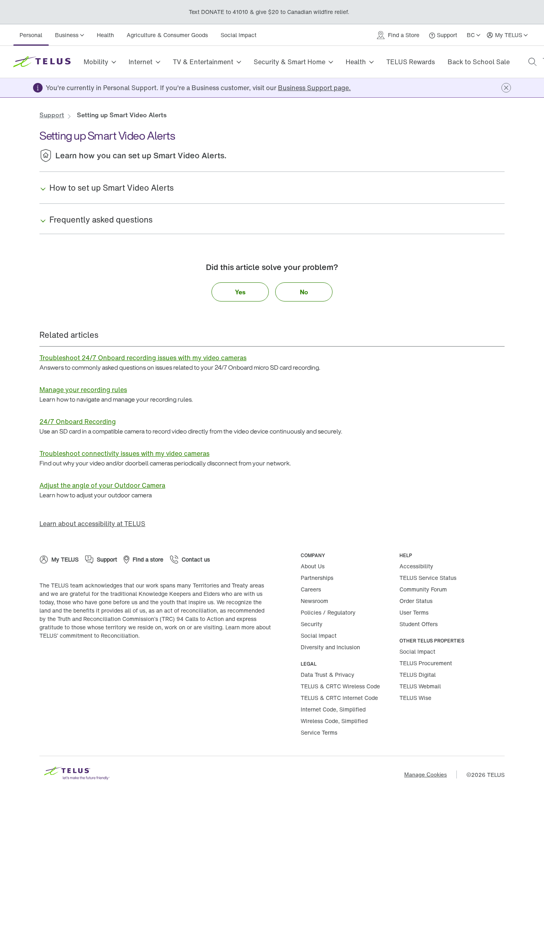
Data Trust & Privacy (327, 674)
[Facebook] (51, 661)
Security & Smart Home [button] (289, 62)
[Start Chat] (526, 920)
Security (312, 624)
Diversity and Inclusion (330, 647)
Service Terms (319, 732)
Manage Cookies (425, 774)
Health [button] (356, 62)
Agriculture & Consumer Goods (167, 35)
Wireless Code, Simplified (334, 721)
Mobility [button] (96, 62)
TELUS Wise (415, 698)
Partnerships (317, 577)
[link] (314, 87)
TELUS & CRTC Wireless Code (340, 686)
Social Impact (238, 35)
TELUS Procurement (425, 663)
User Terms (414, 612)
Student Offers (418, 624)
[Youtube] (147, 661)
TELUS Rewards (410, 62)
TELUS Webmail (420, 686)
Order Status (415, 601)
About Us (313, 566)
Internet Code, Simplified (333, 709)
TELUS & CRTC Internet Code (339, 698)
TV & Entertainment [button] (203, 62)
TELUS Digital (417, 674)
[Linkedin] (123, 661)
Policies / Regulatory (328, 612)
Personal (31, 35)
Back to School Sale (479, 62)
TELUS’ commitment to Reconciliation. (89, 635)
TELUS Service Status (427, 577)
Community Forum (423, 589)
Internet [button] (141, 62)
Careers (311, 589)
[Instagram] (99, 661)
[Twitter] (75, 661)
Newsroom (314, 601)
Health (105, 35)
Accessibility (416, 566)
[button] (532, 62)
